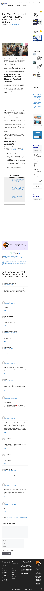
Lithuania (14, 570)
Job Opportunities (14, 256)
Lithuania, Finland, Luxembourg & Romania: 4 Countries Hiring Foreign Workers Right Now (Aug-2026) (18, 188)
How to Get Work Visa (30, 2)
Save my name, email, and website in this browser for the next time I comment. (15, 549)
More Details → (39, 156)
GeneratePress (29, 589)
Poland (13, 572)
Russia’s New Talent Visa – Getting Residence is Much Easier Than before (18, 181)
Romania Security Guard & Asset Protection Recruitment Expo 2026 (37, 105)
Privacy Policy (5, 570)
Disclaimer (4, 568)
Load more (37, 186)
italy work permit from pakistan (20, 257)
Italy (10, 256)
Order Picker (35, 180)
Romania (14, 576)
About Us (18, 5)
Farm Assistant (35, 155)
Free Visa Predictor (20, 2)
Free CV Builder (11, 2)
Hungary (13, 578)
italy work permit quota (6, 258)
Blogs (3, 577)
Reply (5, 295)
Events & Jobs (10, 5)
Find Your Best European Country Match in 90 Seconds (18, 196)
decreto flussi (5, 257)
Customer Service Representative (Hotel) (35, 163)
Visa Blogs (38, 2)
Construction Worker (35, 176)
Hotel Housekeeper (35, 170)
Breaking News (6, 256)
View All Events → (40, 89)
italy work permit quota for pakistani (17, 258)
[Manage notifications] (41, 588)
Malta (13, 574)
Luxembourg (14, 567)
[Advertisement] (15, 34)
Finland (13, 568)
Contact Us (25, 5)
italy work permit (12, 257)
